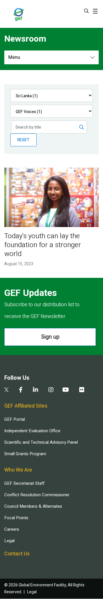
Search (86, 11)
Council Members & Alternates (33, 506)
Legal (9, 541)
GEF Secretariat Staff (24, 483)
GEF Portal (14, 419)
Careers (11, 529)
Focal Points (16, 518)
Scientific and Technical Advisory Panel (41, 442)
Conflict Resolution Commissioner (37, 495)
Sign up (50, 337)
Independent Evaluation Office (32, 431)
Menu (14, 57)
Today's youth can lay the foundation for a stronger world (42, 245)
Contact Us (17, 554)
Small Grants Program (25, 454)
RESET (23, 140)
